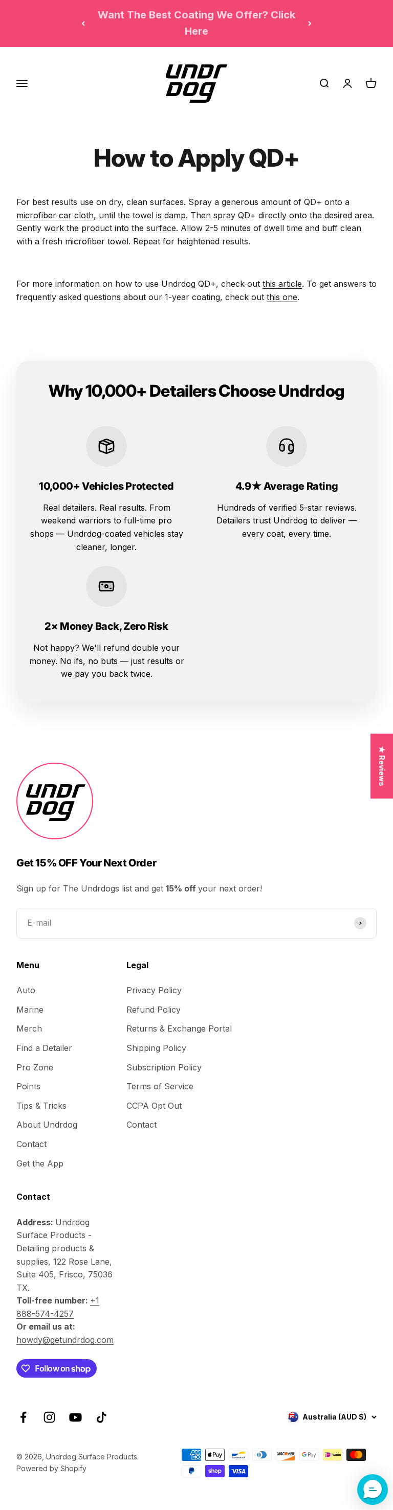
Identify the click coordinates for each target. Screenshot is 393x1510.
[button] (372, 1489)
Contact (31, 1144)
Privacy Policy (154, 990)
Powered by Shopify (51, 1468)
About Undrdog (46, 1124)
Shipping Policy (156, 1048)
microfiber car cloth (55, 215)
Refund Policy (153, 1009)
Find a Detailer (44, 1048)
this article (282, 284)
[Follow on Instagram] (49, 1417)
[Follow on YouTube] (75, 1417)
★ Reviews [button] (382, 766)
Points (28, 1086)
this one (282, 297)
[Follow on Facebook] (23, 1417)
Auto (25, 990)
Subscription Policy (164, 1067)
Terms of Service (159, 1086)
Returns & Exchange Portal (179, 1028)
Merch (29, 1028)
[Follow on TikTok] (101, 1417)
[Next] (310, 23)
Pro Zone (34, 1067)
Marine (29, 1009)
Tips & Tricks (41, 1106)
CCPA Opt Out (154, 1106)
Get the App (39, 1163)
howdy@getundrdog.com (65, 1340)
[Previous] (83, 23)
